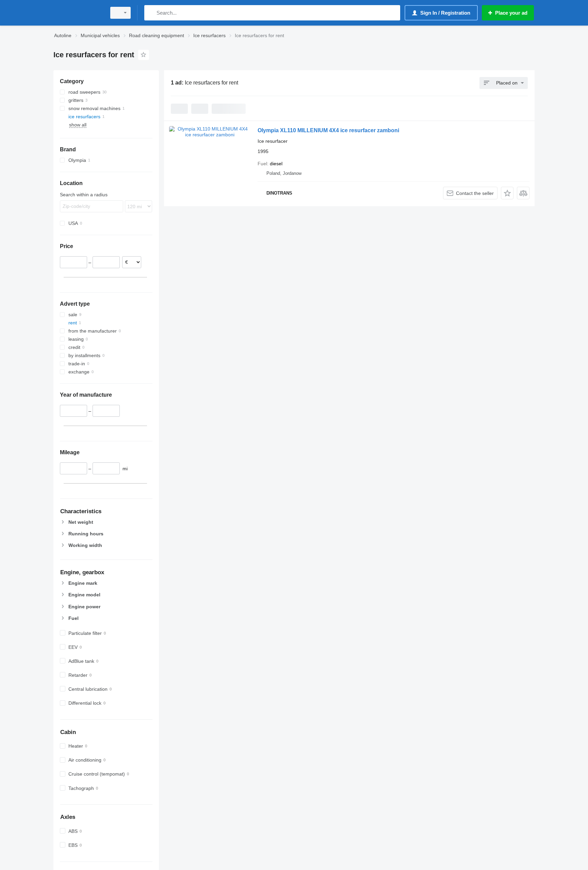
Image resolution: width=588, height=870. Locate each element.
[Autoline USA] (78, 13)
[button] (507, 193)
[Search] (151, 13)
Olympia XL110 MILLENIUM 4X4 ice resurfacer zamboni (328, 130)
